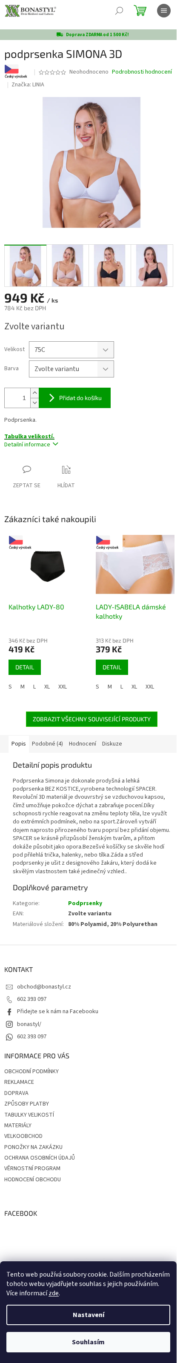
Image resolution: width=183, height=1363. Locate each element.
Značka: (27, 84)
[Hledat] (119, 10)
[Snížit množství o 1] (34, 403)
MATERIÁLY (17, 1125)
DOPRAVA (16, 1093)
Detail (24, 667)
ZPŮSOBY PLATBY (26, 1104)
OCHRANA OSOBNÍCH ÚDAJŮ (39, 1158)
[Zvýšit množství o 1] (34, 393)
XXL (62, 687)
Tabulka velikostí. (29, 436)
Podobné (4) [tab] (47, 744)
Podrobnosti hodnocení (142, 72)
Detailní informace (27, 444)
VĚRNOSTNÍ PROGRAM (32, 1168)
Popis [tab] (18, 744)
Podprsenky (85, 903)
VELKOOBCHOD (23, 1136)
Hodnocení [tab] (82, 744)
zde (54, 1293)
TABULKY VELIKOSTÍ (29, 1115)
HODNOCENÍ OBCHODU (32, 1179)
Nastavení (88, 1315)
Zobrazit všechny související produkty (92, 719)
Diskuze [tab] (112, 744)
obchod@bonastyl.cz (44, 987)
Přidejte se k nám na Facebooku (57, 1011)
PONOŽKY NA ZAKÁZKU (33, 1147)
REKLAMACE (19, 1082)
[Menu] (163, 10)
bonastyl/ (29, 1024)
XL (47, 687)
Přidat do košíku (80, 397)
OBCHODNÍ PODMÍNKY (31, 1071)
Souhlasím (88, 1342)
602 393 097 (31, 999)
